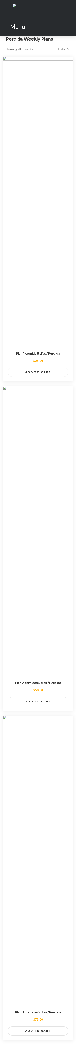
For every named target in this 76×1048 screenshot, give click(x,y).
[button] (15, 26)
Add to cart (38, 372)
